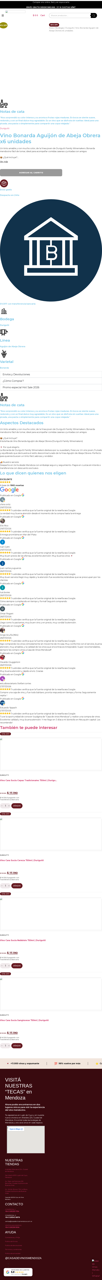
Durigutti (69, 28)
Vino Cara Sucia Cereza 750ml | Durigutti (22, 860)
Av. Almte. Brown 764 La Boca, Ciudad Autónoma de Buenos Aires (16, 1191)
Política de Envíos (11, 1241)
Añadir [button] (17, 806)
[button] (51, 1053)
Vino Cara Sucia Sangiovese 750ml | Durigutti (24, 1020)
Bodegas (59, 28)
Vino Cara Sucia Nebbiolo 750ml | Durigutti (23, 940)
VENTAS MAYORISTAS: (13, 1226)
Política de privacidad (12, 1253)
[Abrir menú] (2, 15)
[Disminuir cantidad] (1, 805)
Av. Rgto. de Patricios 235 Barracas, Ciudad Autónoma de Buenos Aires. (16, 1183)
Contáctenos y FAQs (12, 1237)
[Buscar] (94, 15)
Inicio (51, 28)
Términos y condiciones (13, 1249)
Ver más (4, 161)
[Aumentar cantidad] (9, 805)
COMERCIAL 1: (12, 1210)
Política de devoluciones (13, 1245)
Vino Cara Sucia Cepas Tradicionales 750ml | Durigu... (28, 780)
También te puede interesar (28, 727)
